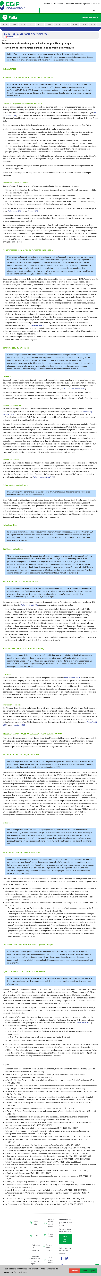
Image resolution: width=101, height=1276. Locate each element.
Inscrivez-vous (65, 1239)
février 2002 (33, 211)
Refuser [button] (74, 1271)
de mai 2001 (15, 211)
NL (99, 3)
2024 (22, 24)
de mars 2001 (72, 677)
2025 (14, 24)
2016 (92, 24)
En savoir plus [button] (20, 1272)
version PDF (12, 37)
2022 (40, 24)
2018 (75, 24)
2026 (5, 24)
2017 (84, 24)
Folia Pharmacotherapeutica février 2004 (26, 34)
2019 (66, 24)
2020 (57, 24)
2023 (31, 24)
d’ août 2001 (83, 1022)
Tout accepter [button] (89, 1271)
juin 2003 (19, 725)
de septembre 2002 (74, 388)
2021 (49, 24)
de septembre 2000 (36, 325)
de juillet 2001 (29, 605)
